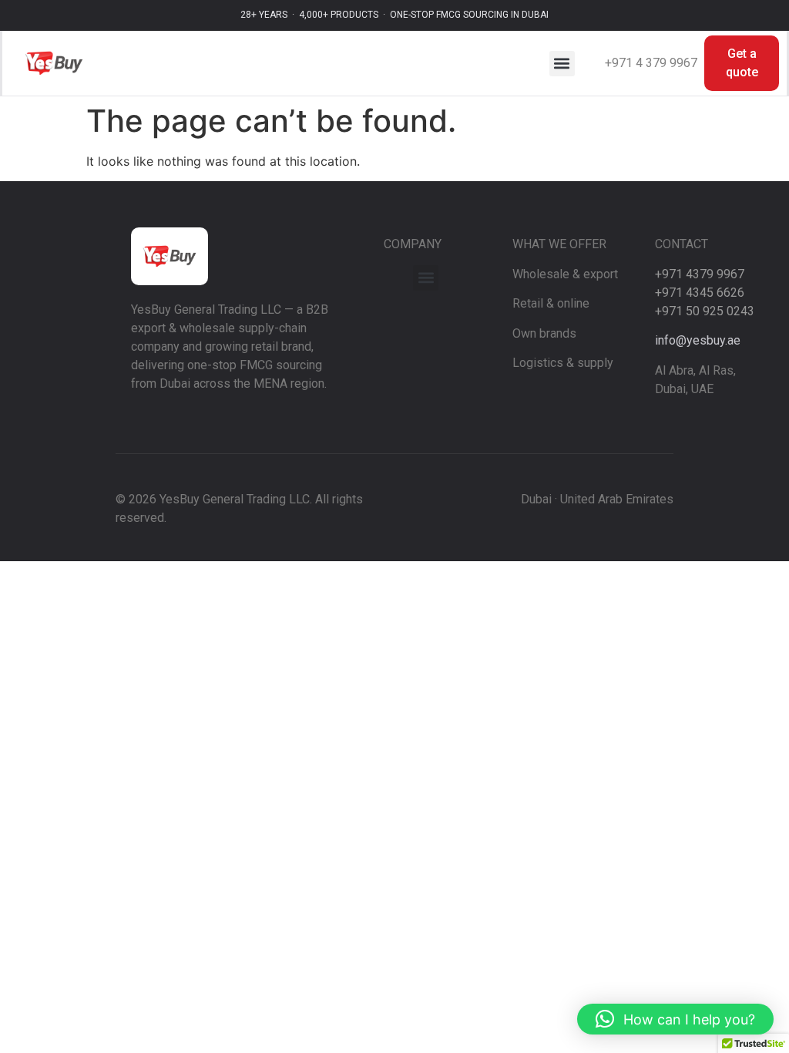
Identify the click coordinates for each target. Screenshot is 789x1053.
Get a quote (742, 62)
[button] (562, 63)
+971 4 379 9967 (651, 63)
